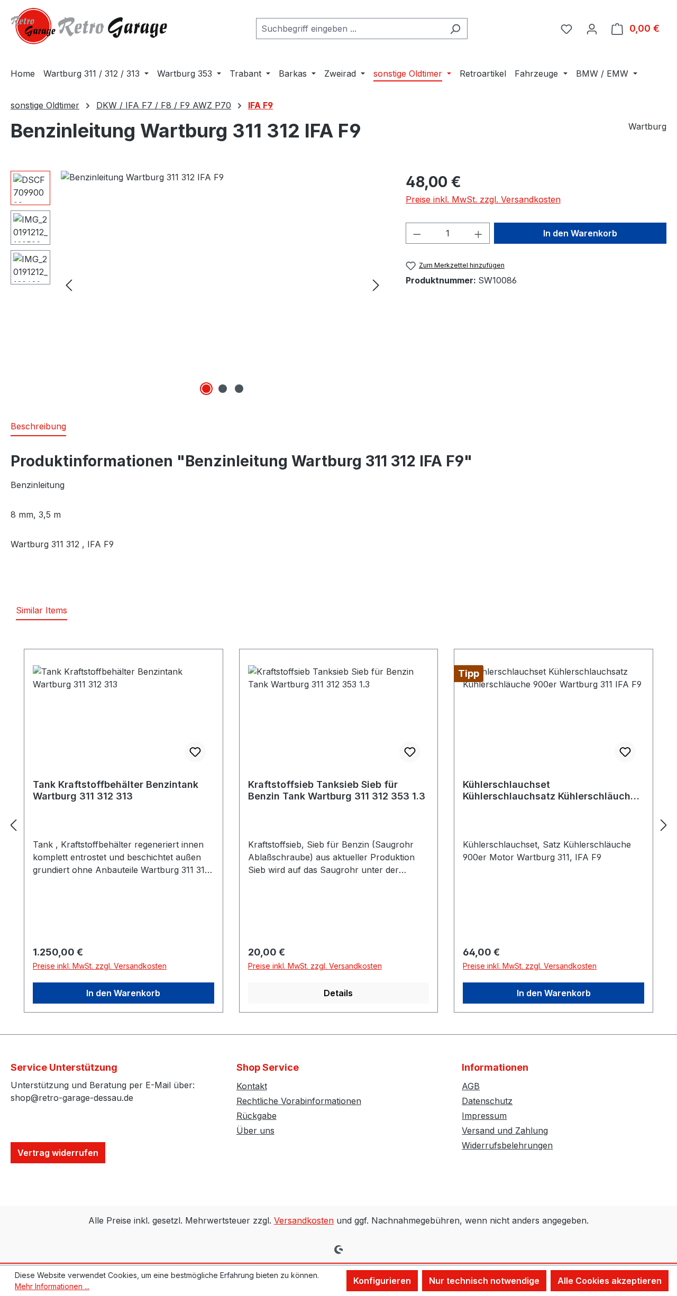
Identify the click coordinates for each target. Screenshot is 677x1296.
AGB (471, 1086)
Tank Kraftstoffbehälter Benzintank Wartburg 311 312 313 (115, 790)
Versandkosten (304, 1220)
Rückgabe (256, 1115)
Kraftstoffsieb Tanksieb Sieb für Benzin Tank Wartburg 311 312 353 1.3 (336, 790)
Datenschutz (487, 1101)
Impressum (484, 1115)
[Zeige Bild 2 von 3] (222, 388)
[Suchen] (455, 28)
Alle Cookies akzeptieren (609, 1280)
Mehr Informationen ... (52, 1286)
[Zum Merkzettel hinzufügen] (195, 751)
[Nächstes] (376, 285)
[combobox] (349, 28)
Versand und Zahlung (505, 1130)
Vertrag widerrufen (57, 1152)
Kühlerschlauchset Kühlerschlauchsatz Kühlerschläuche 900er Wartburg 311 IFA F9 (549, 790)
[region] (197, 284)
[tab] (38, 426)
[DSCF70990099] (222, 284)
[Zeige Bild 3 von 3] (239, 388)
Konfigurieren (382, 1280)
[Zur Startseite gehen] (90, 26)
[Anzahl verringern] (417, 233)
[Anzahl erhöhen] (479, 233)
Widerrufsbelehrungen (507, 1145)
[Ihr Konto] (592, 28)
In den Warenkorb (580, 233)
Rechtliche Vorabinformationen (298, 1101)
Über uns (255, 1130)
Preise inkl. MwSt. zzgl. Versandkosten (483, 199)
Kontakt (251, 1086)
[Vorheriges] (69, 285)
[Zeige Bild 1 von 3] (206, 388)
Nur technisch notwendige (484, 1280)
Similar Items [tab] (41, 610)
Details (338, 993)
